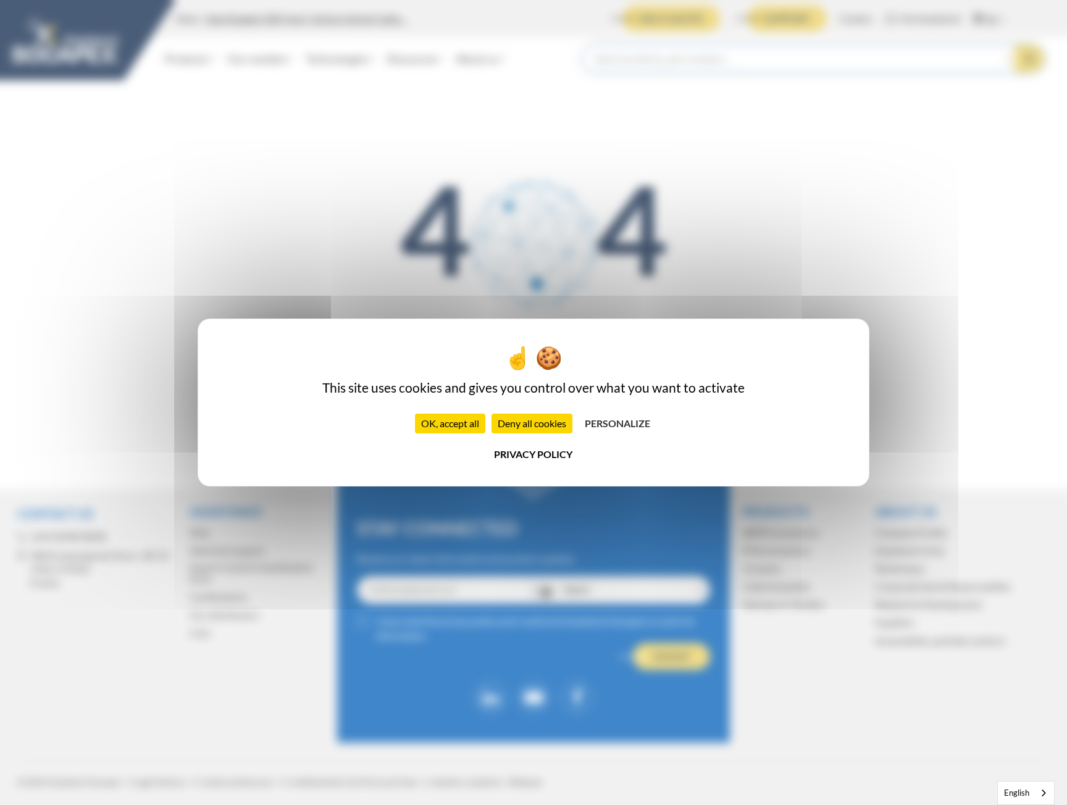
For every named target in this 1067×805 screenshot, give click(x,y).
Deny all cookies (532, 423)
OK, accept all (450, 423)
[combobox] (1026, 793)
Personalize (617, 423)
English (1016, 793)
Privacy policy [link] (533, 454)
